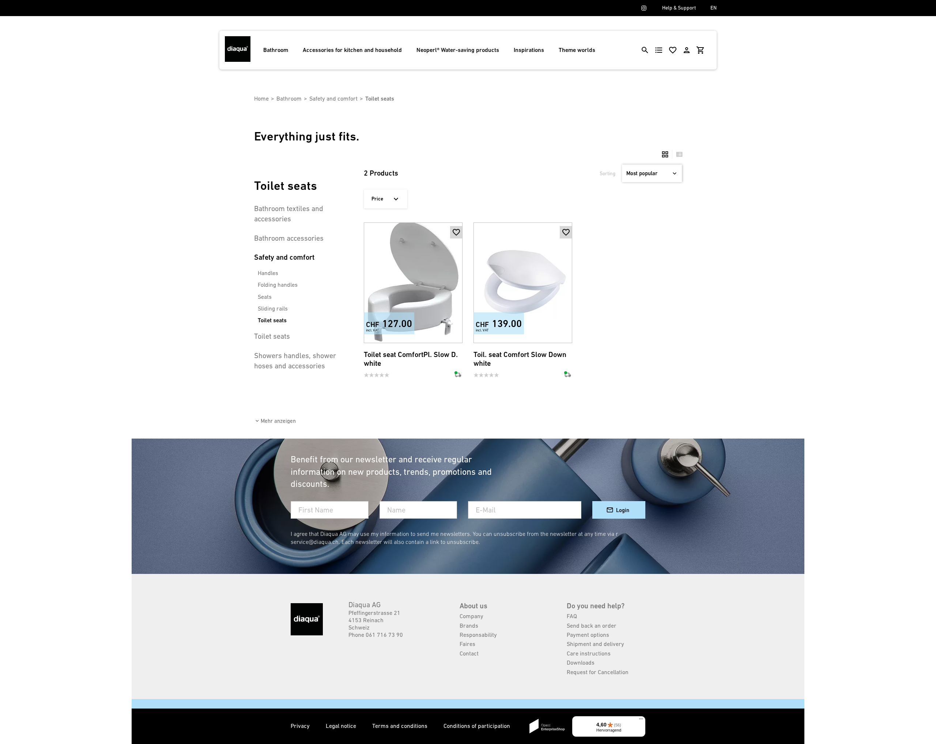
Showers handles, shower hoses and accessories (295, 361)
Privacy (301, 725)
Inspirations (529, 49)
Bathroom (275, 49)
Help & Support (679, 8)
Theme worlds (577, 49)
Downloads (581, 662)
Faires (467, 643)
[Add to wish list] (456, 232)
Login (622, 510)
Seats (265, 296)
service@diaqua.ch (315, 541)
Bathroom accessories (289, 238)
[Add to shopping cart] (456, 244)
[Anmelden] (686, 50)
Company (471, 616)
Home (261, 98)
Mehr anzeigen (278, 421)
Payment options (588, 634)
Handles (268, 273)
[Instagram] (644, 8)
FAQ (572, 616)
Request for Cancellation (598, 672)
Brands (469, 625)
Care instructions (589, 653)
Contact (469, 653)
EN (713, 8)
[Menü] (641, 720)
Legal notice (342, 725)
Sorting (607, 173)
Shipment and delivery (595, 643)
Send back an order (591, 625)
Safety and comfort (333, 98)
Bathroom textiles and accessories (288, 213)
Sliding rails (273, 308)
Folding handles (278, 284)
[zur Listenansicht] (677, 154)
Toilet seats (272, 320)
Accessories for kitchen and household (352, 49)
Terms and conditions (400, 725)
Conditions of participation (477, 725)
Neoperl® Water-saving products (457, 49)
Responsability (478, 634)
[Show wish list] (673, 50)
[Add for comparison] (456, 331)
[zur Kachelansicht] (665, 154)
